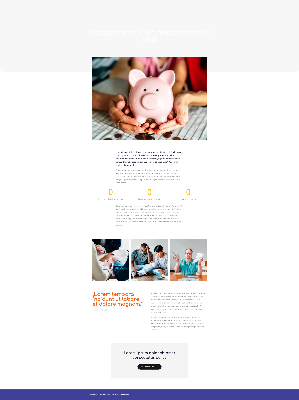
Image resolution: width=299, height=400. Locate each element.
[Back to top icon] (207, 394)
